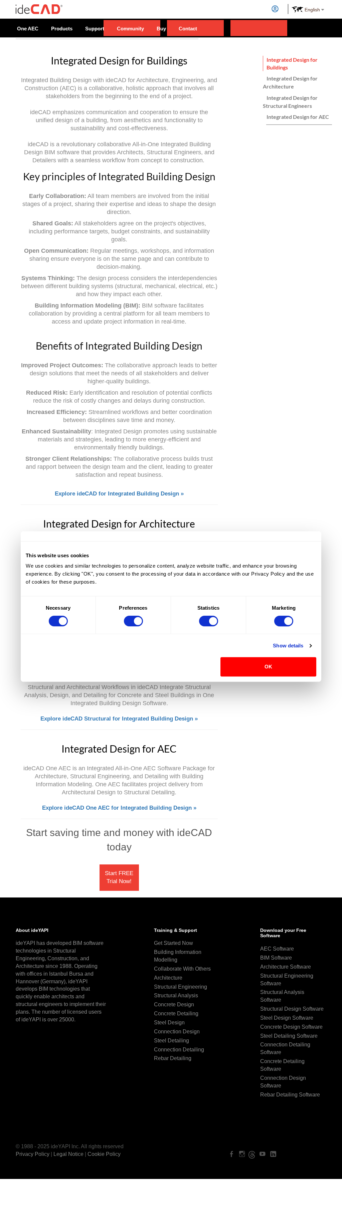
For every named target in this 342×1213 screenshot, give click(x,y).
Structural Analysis (176, 995)
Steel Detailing (171, 1040)
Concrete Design (174, 1004)
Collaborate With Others (182, 969)
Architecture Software (285, 967)
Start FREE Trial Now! (119, 877)
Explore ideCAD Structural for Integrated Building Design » (119, 719)
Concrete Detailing (176, 1013)
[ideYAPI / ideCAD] (39, 6)
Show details (288, 645)
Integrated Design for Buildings (292, 63)
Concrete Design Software (291, 1027)
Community (130, 28)
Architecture (168, 978)
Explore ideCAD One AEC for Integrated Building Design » (119, 808)
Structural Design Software (292, 1009)
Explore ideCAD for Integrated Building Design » (119, 493)
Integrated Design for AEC (298, 117)
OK (268, 666)
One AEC (27, 28)
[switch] (133, 621)
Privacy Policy (32, 1154)
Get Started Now (173, 943)
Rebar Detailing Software (290, 1094)
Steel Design (169, 1022)
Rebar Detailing (172, 1058)
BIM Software (276, 958)
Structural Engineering (180, 987)
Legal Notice (68, 1154)
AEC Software (277, 949)
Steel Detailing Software (289, 1036)
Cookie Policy (104, 1154)
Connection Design (177, 1031)
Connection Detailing (179, 1049)
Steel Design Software (286, 1018)
